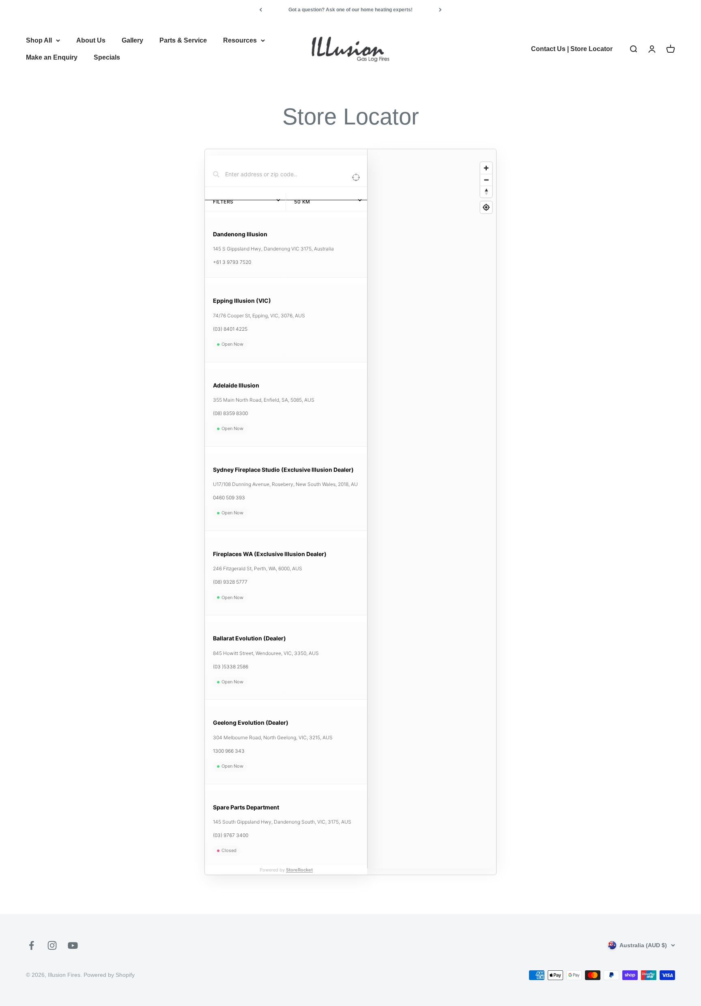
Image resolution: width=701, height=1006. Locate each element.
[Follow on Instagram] (52, 945)
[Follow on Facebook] (31, 945)
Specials (107, 57)
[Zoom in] (486, 168)
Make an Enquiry (51, 57)
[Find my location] (486, 207)
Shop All (39, 40)
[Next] (440, 10)
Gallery (132, 40)
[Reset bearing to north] (486, 191)
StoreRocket (299, 870)
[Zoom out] (486, 180)
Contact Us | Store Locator (572, 48)
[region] (432, 515)
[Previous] (260, 10)
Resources (240, 40)
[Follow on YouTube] (72, 945)
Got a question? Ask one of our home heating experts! (350, 10)
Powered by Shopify (109, 975)
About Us (90, 40)
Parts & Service (183, 40)
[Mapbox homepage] (388, 867)
